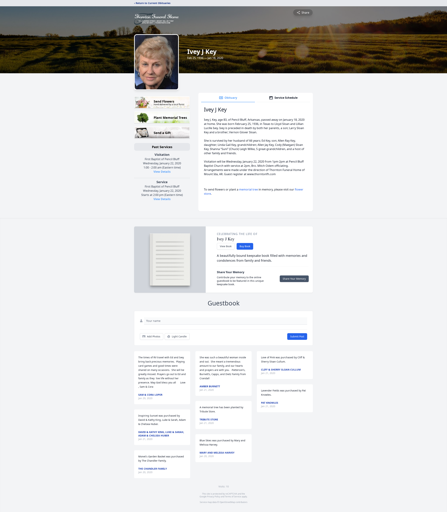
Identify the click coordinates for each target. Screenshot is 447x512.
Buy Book (245, 246)
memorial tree (248, 189)
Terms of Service (233, 496)
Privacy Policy (213, 496)
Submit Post (297, 336)
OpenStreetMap (227, 502)
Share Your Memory (294, 278)
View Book (226, 246)
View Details (162, 172)
